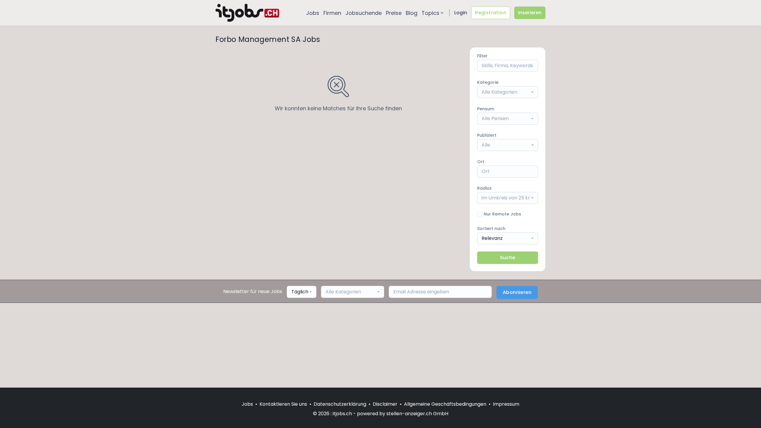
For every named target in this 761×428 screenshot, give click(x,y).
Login (460, 12)
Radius (484, 188)
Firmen (332, 13)
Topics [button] (430, 13)
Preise (394, 13)
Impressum (506, 404)
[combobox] (507, 92)
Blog (411, 13)
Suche (507, 257)
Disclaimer (385, 404)
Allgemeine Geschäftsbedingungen (445, 404)
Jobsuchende (363, 13)
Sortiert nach (491, 229)
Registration (490, 12)
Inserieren (530, 12)
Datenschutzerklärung (340, 404)
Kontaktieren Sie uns (283, 404)
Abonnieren (517, 292)
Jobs (312, 13)
